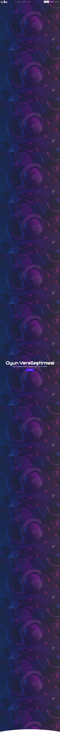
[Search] (41, 2)
